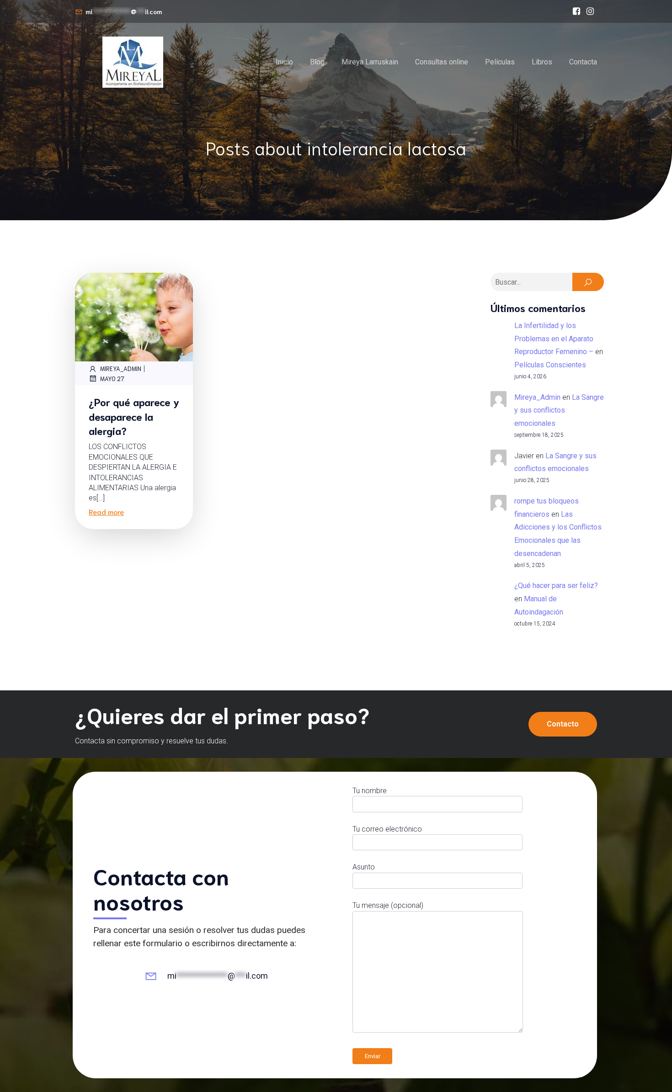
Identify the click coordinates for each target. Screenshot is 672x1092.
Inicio (284, 62)
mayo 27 (112, 378)
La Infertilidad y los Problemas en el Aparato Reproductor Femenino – (553, 338)
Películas (500, 62)
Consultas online (441, 62)
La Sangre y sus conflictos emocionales (559, 410)
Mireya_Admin (120, 368)
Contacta (583, 62)
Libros (542, 62)
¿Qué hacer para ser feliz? (556, 585)
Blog (317, 62)
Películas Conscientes (550, 364)
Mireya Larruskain (369, 62)
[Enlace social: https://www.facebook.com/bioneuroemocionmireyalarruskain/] (576, 11)
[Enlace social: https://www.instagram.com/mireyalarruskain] (590, 11)
